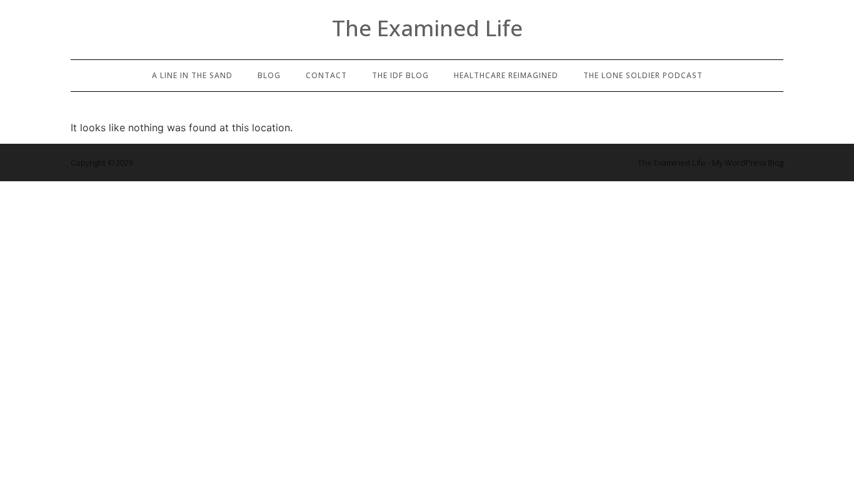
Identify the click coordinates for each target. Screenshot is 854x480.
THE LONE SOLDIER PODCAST (643, 75)
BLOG (269, 75)
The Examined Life (427, 27)
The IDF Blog (400, 75)
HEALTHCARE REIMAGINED (506, 75)
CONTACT (326, 75)
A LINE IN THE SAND (192, 75)
